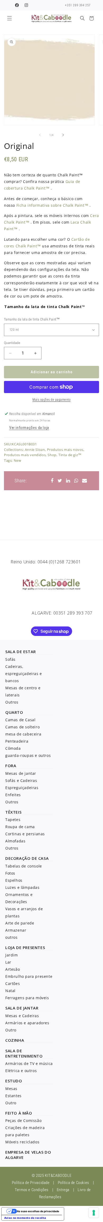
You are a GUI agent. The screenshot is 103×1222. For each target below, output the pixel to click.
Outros (11, 702)
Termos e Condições (32, 1189)
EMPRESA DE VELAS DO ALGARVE (28, 1154)
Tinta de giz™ (70, 454)
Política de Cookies (73, 1182)
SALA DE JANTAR (21, 1008)
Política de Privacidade (31, 1182)
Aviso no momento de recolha (25, 1217)
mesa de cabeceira (23, 734)
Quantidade (12, 343)
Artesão (12, 969)
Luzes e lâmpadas (22, 887)
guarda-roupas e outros (28, 755)
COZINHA (14, 1040)
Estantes (13, 1095)
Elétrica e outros (21, 1070)
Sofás (10, 659)
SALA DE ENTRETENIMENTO (24, 1053)
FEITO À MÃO (18, 1113)
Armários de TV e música (29, 1063)
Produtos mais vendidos (25, 454)
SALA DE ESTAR (20, 651)
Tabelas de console (23, 866)
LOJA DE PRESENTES (25, 947)
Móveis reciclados (22, 1141)
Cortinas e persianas (25, 833)
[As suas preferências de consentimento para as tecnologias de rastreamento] (94, 1213)
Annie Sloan (35, 449)
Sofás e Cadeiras (21, 780)
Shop (52, 454)
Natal (10, 990)
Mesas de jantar (20, 773)
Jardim (11, 954)
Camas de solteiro (22, 726)
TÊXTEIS (13, 812)
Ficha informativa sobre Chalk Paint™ (52, 205)
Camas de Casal (20, 719)
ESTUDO (13, 1080)
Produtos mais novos (65, 449)
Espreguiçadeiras (22, 787)
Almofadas (15, 840)
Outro (10, 1029)
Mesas (11, 1088)
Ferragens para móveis (27, 997)
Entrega (63, 1189)
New (17, 460)
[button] (9, 18)
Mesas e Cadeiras (22, 1015)
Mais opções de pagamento (51, 400)
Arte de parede (19, 923)
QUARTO (14, 712)
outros (11, 937)
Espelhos (13, 880)
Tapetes (12, 819)
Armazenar (15, 930)
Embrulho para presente (28, 976)
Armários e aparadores (27, 1022)
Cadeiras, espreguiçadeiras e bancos (23, 673)
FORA (10, 765)
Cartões (12, 983)
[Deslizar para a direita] (63, 135)
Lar (8, 962)
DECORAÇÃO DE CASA (27, 858)
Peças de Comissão (23, 1120)
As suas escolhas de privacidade (38, 1211)
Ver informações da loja (29, 428)
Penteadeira (17, 741)
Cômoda (13, 748)
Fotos (10, 873)
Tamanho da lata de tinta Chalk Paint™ (44, 306)
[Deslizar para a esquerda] (40, 135)
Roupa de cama (20, 826)
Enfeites (13, 794)
